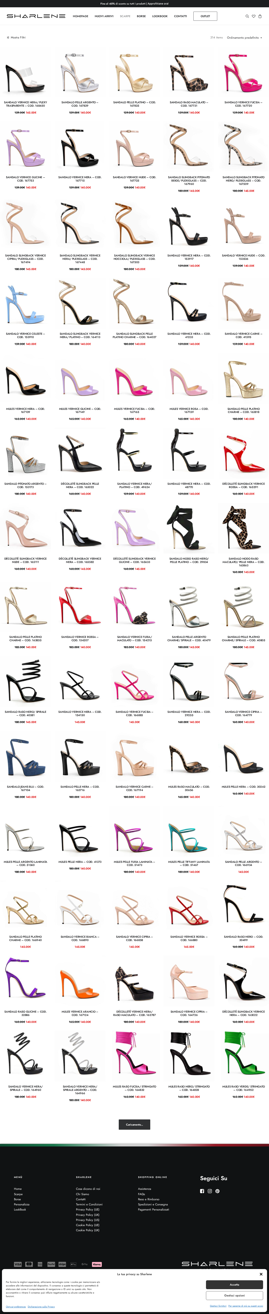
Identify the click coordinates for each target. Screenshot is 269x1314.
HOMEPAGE (80, 16)
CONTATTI (180, 16)
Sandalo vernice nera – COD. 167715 (79, 179)
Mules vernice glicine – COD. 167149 (80, 410)
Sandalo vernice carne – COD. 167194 (134, 788)
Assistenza (144, 1189)
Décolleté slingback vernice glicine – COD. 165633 (134, 560)
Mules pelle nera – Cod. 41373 (79, 862)
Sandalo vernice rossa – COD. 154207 (80, 638)
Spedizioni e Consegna (153, 1204)
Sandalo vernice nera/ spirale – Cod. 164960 (25, 1088)
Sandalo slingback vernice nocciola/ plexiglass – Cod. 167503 (134, 258)
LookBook (20, 1209)
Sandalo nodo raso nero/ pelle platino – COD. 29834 (189, 560)
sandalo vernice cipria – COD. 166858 (134, 938)
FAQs (141, 1194)
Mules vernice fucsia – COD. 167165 (134, 410)
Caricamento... (134, 1125)
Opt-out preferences (16, 1306)
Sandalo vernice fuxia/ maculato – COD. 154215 (134, 638)
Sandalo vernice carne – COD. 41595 (244, 335)
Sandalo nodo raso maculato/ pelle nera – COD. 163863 (243, 562)
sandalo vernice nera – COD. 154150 (79, 713)
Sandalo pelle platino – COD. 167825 (134, 104)
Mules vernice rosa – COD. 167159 (189, 410)
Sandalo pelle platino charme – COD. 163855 (25, 638)
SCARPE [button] (125, 16)
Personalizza (21, 1204)
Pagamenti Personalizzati (153, 1209)
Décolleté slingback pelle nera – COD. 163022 (80, 485)
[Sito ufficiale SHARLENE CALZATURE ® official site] (37, 16)
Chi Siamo (82, 1194)
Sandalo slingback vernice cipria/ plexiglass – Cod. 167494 (25, 258)
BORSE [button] (141, 16)
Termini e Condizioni (89, 1204)
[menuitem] (80, 16)
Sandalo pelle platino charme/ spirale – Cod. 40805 (243, 638)
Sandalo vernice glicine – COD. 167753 (25, 179)
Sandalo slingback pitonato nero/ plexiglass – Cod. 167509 (243, 180)
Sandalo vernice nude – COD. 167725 (134, 179)
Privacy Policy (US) (87, 1220)
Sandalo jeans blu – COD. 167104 (25, 788)
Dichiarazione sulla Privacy (41, 1306)
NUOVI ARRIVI (104, 16)
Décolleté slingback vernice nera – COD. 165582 (80, 560)
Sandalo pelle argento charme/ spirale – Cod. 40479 (189, 638)
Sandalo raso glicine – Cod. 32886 (25, 1013)
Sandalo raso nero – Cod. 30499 (243, 938)
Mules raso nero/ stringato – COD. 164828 (189, 1088)
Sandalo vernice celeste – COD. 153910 (25, 335)
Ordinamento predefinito (243, 38)
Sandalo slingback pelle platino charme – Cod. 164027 (134, 335)
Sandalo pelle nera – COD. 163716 (79, 788)
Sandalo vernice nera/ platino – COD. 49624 (134, 485)
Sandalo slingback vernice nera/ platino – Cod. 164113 (80, 335)
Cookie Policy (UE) (87, 1225)
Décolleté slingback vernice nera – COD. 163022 (243, 1013)
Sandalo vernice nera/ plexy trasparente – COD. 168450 (25, 104)
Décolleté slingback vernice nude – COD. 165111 (25, 560)
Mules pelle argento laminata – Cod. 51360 (25, 863)
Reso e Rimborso (148, 1199)
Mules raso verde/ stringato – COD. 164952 (243, 1088)
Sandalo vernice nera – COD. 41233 (189, 335)
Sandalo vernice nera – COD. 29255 (189, 713)
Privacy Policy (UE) (87, 1209)
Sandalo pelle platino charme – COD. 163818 (243, 410)
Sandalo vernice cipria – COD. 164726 (189, 1013)
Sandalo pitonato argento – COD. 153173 (25, 485)
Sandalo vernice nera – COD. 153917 (189, 257)
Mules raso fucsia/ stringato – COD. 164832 (134, 1088)
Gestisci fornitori (218, 1306)
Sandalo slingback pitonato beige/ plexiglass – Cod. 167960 (189, 180)
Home (18, 1189)
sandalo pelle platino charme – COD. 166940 (25, 938)
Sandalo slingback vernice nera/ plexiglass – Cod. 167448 (80, 258)
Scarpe (18, 1194)
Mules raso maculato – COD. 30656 (189, 788)
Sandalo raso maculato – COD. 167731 (189, 104)
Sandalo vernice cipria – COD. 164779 (243, 713)
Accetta (234, 1284)
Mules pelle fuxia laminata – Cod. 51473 (134, 863)
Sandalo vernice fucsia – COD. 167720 (243, 104)
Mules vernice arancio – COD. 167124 (80, 1013)
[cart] (259, 16)
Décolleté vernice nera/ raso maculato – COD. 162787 (134, 1013)
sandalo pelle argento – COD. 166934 (243, 863)
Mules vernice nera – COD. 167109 (25, 410)
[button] (261, 1274)
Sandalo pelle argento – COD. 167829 (79, 104)
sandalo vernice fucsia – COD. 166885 (134, 713)
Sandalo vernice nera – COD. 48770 (189, 485)
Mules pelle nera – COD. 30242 (243, 787)
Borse (17, 1199)
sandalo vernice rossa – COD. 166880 (189, 938)
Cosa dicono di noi (88, 1189)
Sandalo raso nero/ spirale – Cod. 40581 (25, 713)
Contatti (81, 1199)
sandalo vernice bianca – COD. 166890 (80, 938)
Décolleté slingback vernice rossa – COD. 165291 (243, 485)
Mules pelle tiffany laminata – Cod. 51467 (189, 863)
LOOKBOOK (160, 16)
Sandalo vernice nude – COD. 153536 (243, 257)
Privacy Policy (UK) (87, 1215)
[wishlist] (253, 16)
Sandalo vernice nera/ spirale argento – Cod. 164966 (80, 1090)
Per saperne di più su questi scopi (245, 1306)
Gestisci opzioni (234, 1295)
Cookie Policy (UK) (87, 1230)
